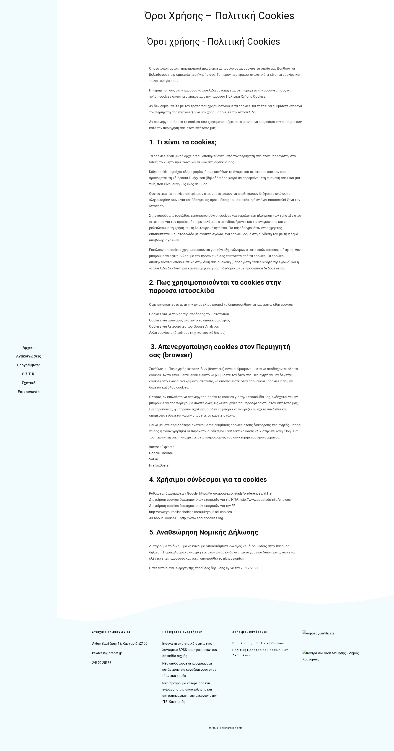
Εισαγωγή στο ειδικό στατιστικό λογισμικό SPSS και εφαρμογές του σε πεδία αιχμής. (189, 649)
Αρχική (28, 347)
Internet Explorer (161, 447)
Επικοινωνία (28, 392)
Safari (153, 459)
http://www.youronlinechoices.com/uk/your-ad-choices (190, 512)
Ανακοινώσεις (28, 356)
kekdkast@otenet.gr (107, 653)
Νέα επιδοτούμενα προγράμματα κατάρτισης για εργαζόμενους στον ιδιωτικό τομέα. (189, 669)
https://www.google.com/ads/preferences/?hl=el (235, 493)
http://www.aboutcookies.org (201, 518)
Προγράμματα (28, 365)
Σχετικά (28, 383)
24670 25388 (101, 663)
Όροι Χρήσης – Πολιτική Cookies (258, 643)
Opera (164, 465)
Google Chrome (161, 453)
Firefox (154, 465)
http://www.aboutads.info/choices (265, 500)
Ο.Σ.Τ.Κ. (28, 374)
